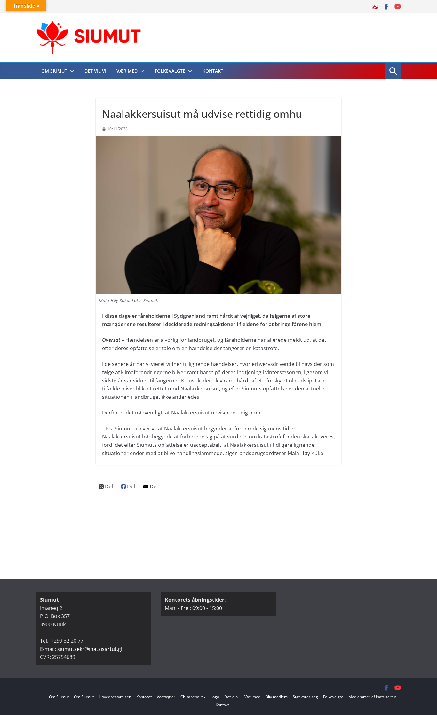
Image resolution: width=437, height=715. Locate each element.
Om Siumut (54, 71)
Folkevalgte (170, 71)
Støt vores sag (305, 697)
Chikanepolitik (192, 697)
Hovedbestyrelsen (115, 697)
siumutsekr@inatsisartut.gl (89, 649)
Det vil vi (95, 71)
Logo (215, 697)
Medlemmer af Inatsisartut (372, 697)
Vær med (127, 71)
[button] (70, 71)
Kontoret (144, 697)
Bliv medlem (277, 697)
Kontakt (213, 71)
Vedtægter (166, 697)
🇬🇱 (375, 7)
